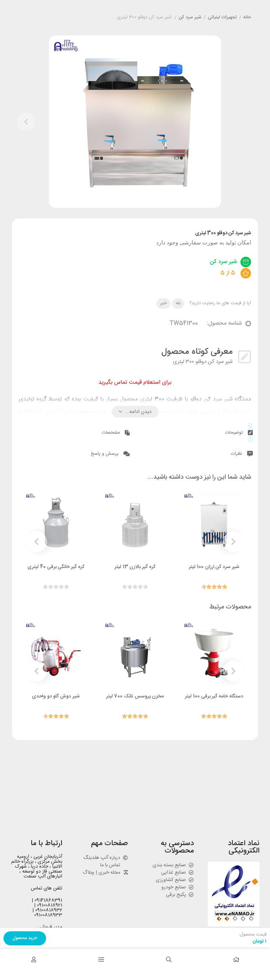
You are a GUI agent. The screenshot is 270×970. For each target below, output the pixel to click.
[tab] (196, 431)
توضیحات (234, 432)
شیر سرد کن (190, 17)
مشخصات (111, 432)
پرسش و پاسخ (105, 454)
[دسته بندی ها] (101, 959)
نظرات (237, 454)
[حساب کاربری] (34, 959)
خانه (247, 17)
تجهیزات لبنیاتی (222, 17)
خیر (163, 303)
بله (178, 303)
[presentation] (26, 121)
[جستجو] (168, 959)
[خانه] (236, 959)
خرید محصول (24, 938)
